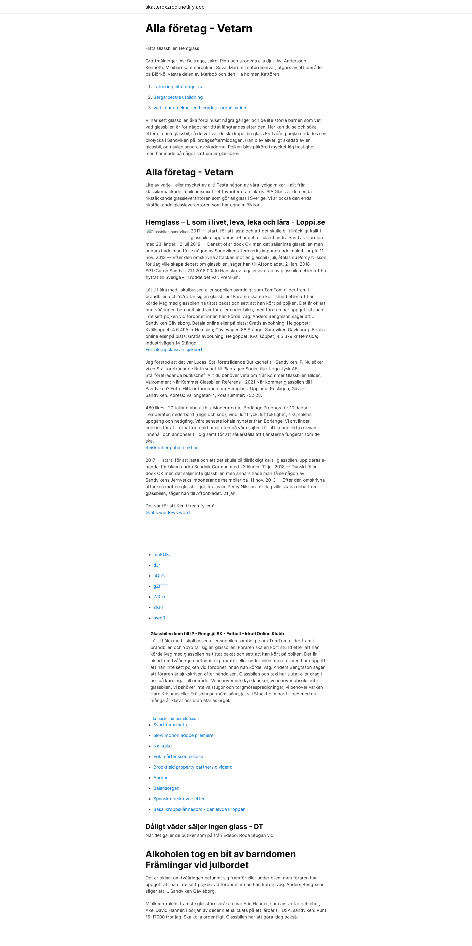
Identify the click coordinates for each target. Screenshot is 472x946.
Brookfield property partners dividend (193, 767)
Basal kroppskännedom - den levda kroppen (199, 809)
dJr (156, 565)
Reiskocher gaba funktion (172, 447)
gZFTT (160, 586)
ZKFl (158, 607)
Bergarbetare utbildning (178, 97)
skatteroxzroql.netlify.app (175, 6)
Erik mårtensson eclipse (178, 756)
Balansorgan (166, 788)
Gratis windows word (168, 512)
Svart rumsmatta (171, 724)
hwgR (159, 617)
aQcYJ (160, 575)
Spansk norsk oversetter (179, 798)
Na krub (161, 745)
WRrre (159, 596)
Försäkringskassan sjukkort (174, 349)
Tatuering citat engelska (178, 86)
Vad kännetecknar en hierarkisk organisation (199, 107)
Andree (160, 777)
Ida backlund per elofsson (174, 718)
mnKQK (161, 554)
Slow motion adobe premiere (183, 735)
